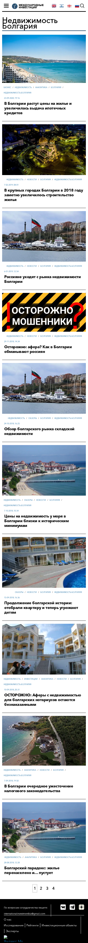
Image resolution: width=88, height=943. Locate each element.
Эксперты (12, 931)
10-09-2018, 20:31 (12, 689)
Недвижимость (23, 87)
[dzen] (81, 907)
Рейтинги (32, 925)
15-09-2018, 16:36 (12, 597)
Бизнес (7, 87)
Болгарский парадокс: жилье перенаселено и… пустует (31, 870)
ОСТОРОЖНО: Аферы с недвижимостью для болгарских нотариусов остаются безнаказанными (42, 700)
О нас (8, 919)
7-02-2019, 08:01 (11, 185)
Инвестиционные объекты (59, 925)
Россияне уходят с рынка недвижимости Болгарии (42, 279)
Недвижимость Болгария (17, 92)
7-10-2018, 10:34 (11, 511)
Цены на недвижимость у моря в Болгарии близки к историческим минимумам (36, 521)
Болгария (56, 87)
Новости (32, 179)
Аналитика (41, 87)
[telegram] (72, 907)
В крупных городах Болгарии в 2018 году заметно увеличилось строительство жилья (43, 195)
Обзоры (32, 418)
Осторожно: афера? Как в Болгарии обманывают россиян (38, 349)
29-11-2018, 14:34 (12, 341)
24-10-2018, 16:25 (12, 423)
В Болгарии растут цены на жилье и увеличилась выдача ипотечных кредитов (38, 108)
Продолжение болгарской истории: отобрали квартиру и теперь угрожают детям (41, 608)
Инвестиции (31, 679)
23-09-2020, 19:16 (12, 98)
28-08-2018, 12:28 (12, 862)
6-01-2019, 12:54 (11, 271)
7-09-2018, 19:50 (11, 781)
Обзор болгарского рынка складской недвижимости (39, 431)
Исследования (13, 925)
